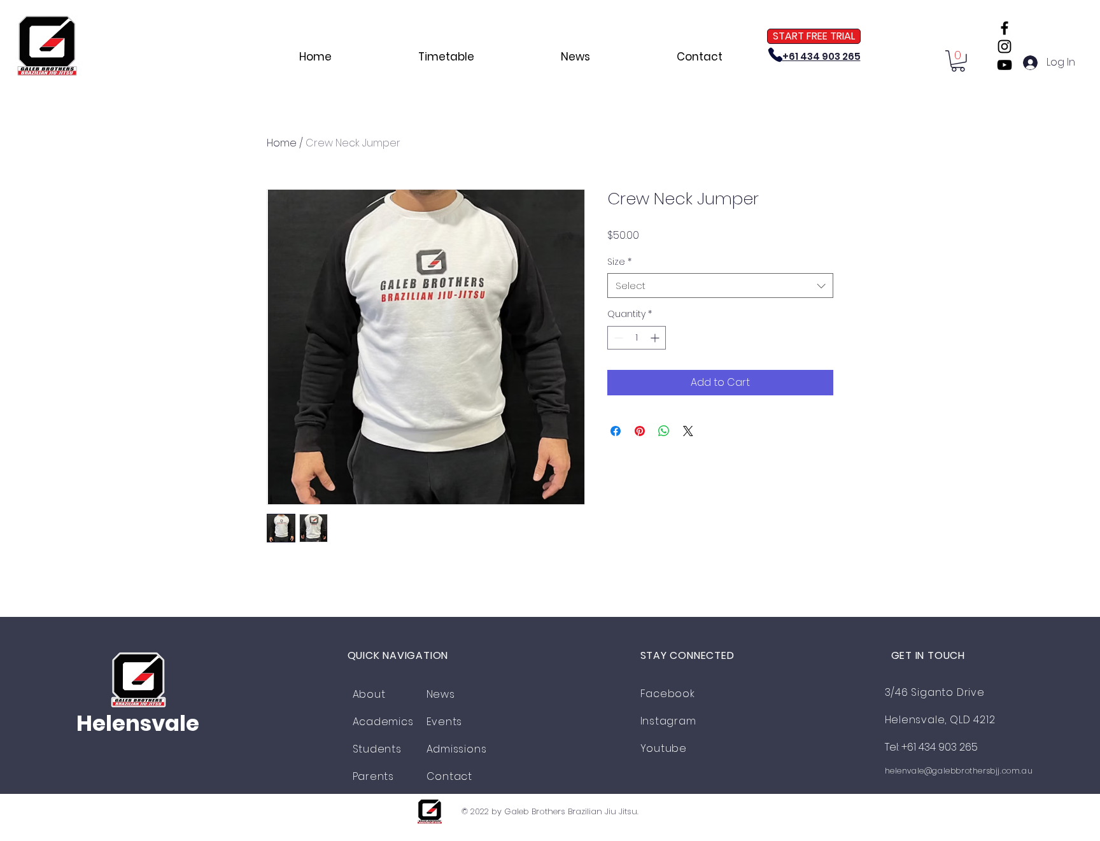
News (441, 694)
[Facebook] (1004, 28)
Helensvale (137, 723)
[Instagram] (1004, 46)
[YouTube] (1004, 65)
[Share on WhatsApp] (664, 431)
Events (445, 721)
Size (619, 262)
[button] (958, 61)
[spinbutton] (636, 338)
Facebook (667, 693)
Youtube (664, 748)
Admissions (457, 749)
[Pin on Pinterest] (639, 431)
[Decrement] (617, 338)
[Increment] (656, 338)
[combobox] (720, 285)
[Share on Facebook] (615, 431)
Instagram (668, 721)
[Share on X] (688, 431)
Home (282, 143)
